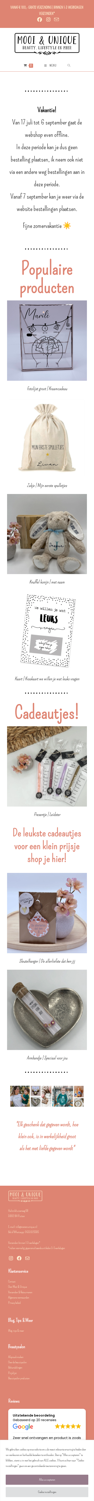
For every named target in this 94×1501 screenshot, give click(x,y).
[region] (47, 1470)
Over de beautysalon (17, 1362)
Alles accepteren (47, 1480)
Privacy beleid (14, 1302)
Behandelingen (15, 1367)
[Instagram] (11, 1258)
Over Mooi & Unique (17, 1286)
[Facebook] (19, 1258)
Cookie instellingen (47, 1492)
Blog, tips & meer (16, 1330)
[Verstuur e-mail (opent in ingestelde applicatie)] (56, 19)
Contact (12, 1281)
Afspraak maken (16, 1357)
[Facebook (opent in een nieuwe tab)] (39, 19)
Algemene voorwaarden (18, 1297)
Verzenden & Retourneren (20, 1292)
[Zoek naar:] (69, 65)
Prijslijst (12, 1373)
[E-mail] (27, 1258)
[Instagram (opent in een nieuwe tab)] (48, 19)
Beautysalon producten (19, 1378)
